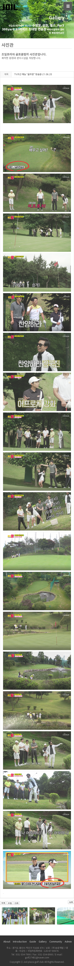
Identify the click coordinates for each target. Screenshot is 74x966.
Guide (32, 941)
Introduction (20, 941)
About (6, 941)
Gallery (43, 941)
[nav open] (68, 6)
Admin (68, 941)
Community (55, 941)
